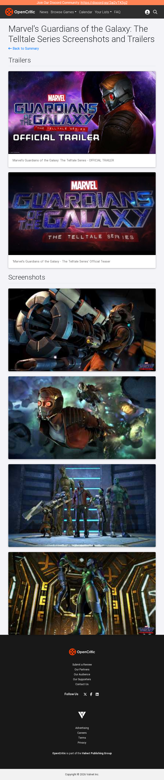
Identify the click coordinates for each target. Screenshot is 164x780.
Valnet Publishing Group (97, 753)
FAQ (117, 12)
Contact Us (82, 684)
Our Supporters (82, 679)
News (44, 12)
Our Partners (82, 669)
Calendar (85, 12)
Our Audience (82, 674)
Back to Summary (25, 48)
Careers (82, 732)
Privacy (82, 742)
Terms (82, 737)
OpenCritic (59, 753)
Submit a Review (82, 664)
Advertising (82, 727)
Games (62, 12)
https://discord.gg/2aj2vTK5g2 (104, 2)
